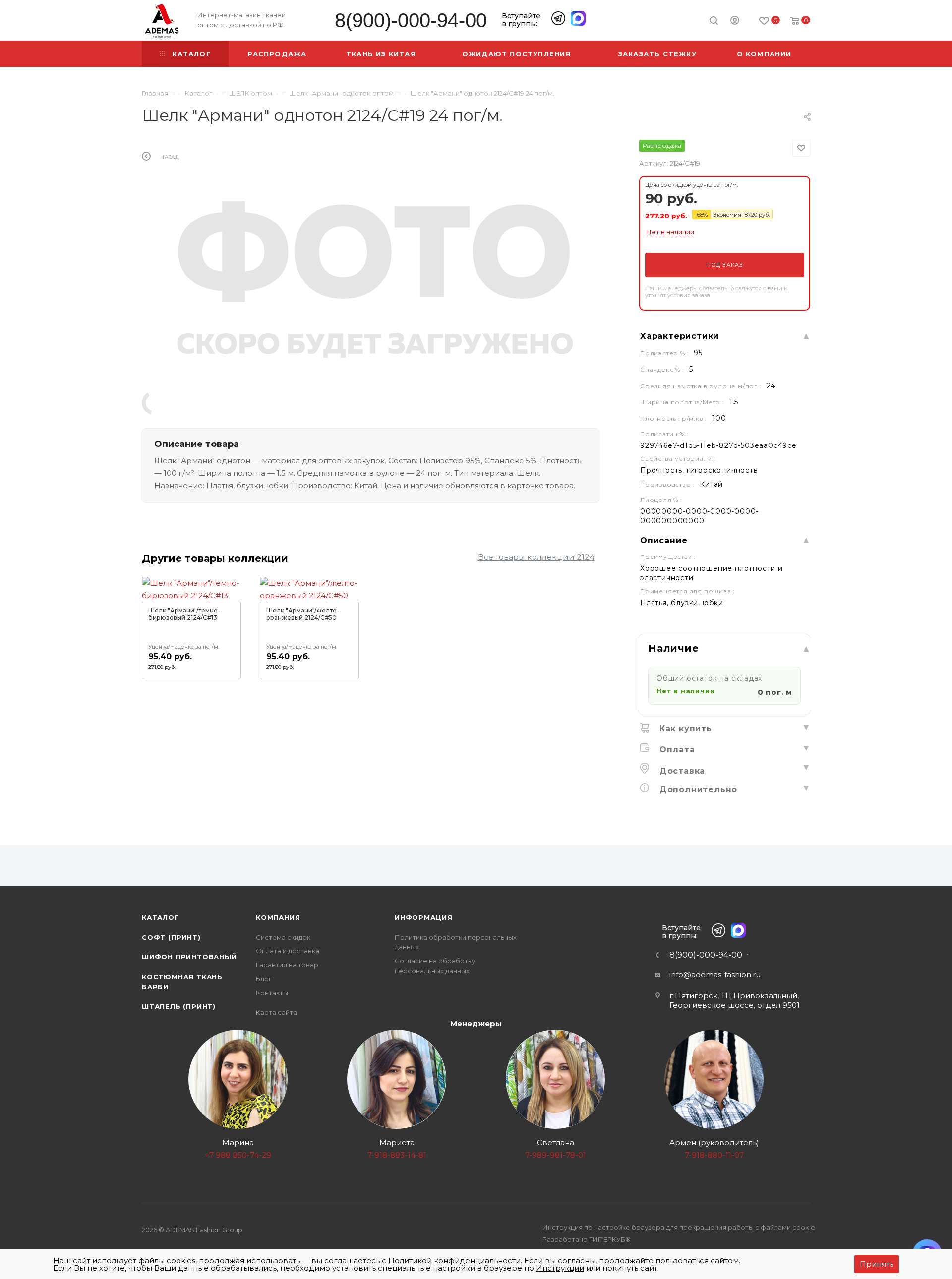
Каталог (160, 917)
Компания (278, 917)
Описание (663, 540)
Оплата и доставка (287, 951)
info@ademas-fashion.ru (715, 974)
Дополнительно (696, 789)
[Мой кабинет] (734, 21)
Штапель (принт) (179, 1006)
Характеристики (679, 336)
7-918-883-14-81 (396, 1155)
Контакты (272, 993)
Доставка (680, 771)
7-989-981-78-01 (555, 1155)
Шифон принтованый (189, 957)
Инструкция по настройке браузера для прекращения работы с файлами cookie (678, 1227)
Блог (264, 979)
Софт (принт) (171, 937)
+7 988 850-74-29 (238, 1155)
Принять (876, 1264)
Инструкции (560, 1268)
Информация (424, 917)
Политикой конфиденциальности (454, 1260)
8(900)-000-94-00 (411, 20)
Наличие (673, 648)
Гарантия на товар (287, 965)
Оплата (675, 749)
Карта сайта (276, 1012)
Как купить (684, 728)
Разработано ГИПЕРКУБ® (586, 1239)
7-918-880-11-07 (714, 1155)
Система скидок (283, 937)
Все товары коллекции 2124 (536, 557)
